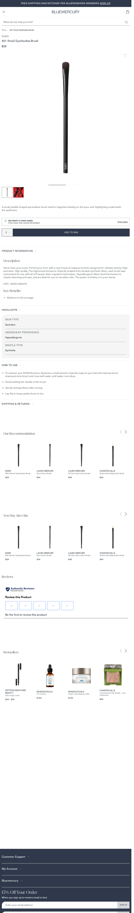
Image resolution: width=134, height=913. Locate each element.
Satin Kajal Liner (12, 695)
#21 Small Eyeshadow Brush (22, 30)
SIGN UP (123, 905)
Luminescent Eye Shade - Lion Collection (113, 694)
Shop (4, 30)
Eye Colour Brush (44, 473)
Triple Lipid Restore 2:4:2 (78, 694)
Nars (5, 36)
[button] (127, 11)
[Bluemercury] (66, 11)
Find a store (123, 222)
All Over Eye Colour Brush (79, 473)
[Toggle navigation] (4, 12)
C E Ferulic (41, 694)
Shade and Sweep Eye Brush (112, 473)
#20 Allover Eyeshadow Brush (18, 473)
